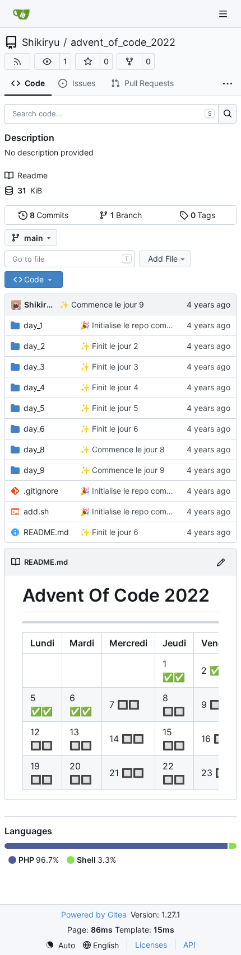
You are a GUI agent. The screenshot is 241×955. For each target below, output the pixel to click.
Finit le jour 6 (114, 428)
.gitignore (41, 490)
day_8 (34, 449)
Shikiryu (40, 42)
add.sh (36, 511)
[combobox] (69, 258)
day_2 (34, 346)
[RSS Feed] (17, 61)
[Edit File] (221, 561)
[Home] (21, 14)
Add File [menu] (163, 258)
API (189, 944)
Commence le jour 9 (106, 304)
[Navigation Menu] (224, 13)
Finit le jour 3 (114, 366)
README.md (46, 532)
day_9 (34, 470)
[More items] (228, 84)
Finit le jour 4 (114, 387)
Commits (49, 215)
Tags (203, 215)
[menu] (60, 945)
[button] (47, 61)
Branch (126, 215)
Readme (32, 175)
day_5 (34, 408)
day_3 (34, 366)
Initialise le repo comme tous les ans (156, 325)
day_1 (33, 325)
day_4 (34, 387)
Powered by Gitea (94, 914)
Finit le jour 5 (114, 408)
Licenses (151, 944)
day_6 (34, 428)
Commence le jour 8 (127, 449)
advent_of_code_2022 (123, 42)
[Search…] (227, 114)
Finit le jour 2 (114, 346)
